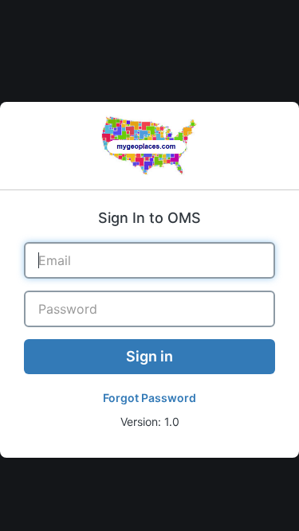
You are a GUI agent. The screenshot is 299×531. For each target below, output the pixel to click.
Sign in (149, 356)
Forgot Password (149, 397)
